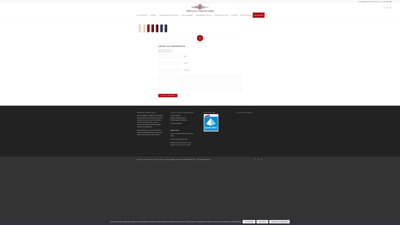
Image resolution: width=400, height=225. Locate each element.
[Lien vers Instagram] (387, 7)
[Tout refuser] (397, 222)
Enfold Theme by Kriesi (203, 159)
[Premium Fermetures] (200, 7)
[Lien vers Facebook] (384, 7)
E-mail (185, 63)
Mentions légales (170, 159)
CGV (194, 159)
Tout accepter (249, 221)
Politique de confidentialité (183, 159)
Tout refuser (262, 221)
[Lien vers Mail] (390, 7)
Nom (185, 56)
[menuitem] (141, 15)
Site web (186, 70)
